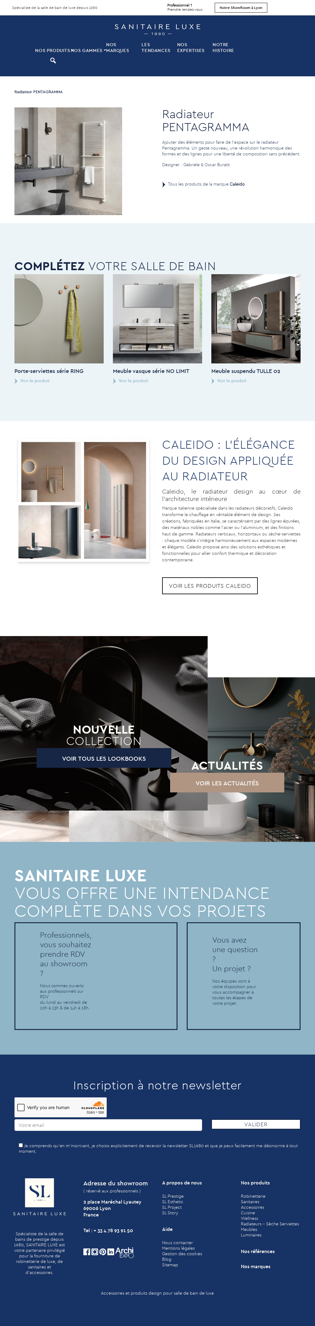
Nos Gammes (86, 50)
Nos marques (117, 47)
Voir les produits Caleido (210, 585)
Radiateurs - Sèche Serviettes (270, 1224)
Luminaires (251, 1235)
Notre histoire (223, 47)
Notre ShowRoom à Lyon (241, 7)
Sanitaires (250, 1201)
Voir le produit (34, 380)
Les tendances (156, 47)
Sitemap (170, 1265)
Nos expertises (191, 47)
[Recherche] (52, 60)
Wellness (249, 1218)
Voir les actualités (227, 783)
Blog (166, 1259)
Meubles (249, 1229)
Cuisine (248, 1213)
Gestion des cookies (182, 1253)
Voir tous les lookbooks (104, 758)
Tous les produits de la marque (206, 184)
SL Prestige (173, 1196)
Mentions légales (178, 1248)
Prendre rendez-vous (184, 7)
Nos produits (52, 50)
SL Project (172, 1207)
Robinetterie (253, 1196)
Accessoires (252, 1207)
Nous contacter (177, 1242)
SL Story (170, 1213)
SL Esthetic (172, 1201)
